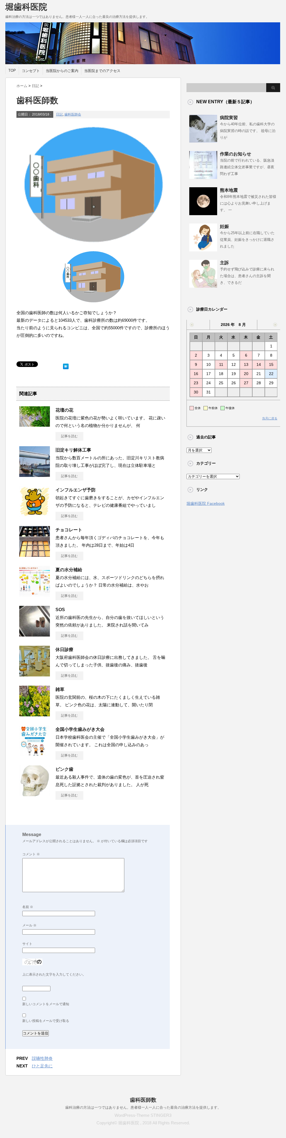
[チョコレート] (34, 554)
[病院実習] (203, 140)
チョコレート (68, 529)
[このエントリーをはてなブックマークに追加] (66, 365)
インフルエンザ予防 (75, 490)
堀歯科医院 (26, 6)
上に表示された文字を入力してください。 (54, 974)
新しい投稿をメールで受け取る (45, 1021)
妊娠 (224, 226)
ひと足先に (42, 1065)
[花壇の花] (34, 424)
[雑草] (34, 714)
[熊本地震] (203, 213)
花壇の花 (64, 410)
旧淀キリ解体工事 (73, 450)
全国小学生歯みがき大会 (80, 729)
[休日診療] (34, 674)
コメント (31, 854)
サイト (27, 944)
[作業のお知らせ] (203, 176)
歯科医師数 (143, 1100)
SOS (60, 609)
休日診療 (64, 649)
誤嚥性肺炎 (42, 1058)
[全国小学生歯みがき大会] (34, 754)
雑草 (59, 689)
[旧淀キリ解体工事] (34, 474)
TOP (12, 70)
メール (29, 925)
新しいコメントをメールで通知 (45, 1004)
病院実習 (229, 117)
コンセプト (31, 71)
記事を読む (69, 436)
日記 (59, 114)
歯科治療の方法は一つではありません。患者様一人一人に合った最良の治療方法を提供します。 (143, 1107)
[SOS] (34, 634)
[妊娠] (203, 249)
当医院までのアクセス (102, 71)
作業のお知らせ (235, 154)
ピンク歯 (64, 769)
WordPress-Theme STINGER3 (143, 1115)
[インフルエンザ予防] (34, 514)
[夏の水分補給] (34, 594)
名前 (27, 907)
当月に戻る (269, 418)
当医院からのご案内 (62, 71)
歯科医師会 (72, 114)
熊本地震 (229, 190)
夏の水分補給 (68, 569)
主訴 (224, 262)
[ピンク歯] (34, 794)
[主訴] (203, 285)
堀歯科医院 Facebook (205, 503)
